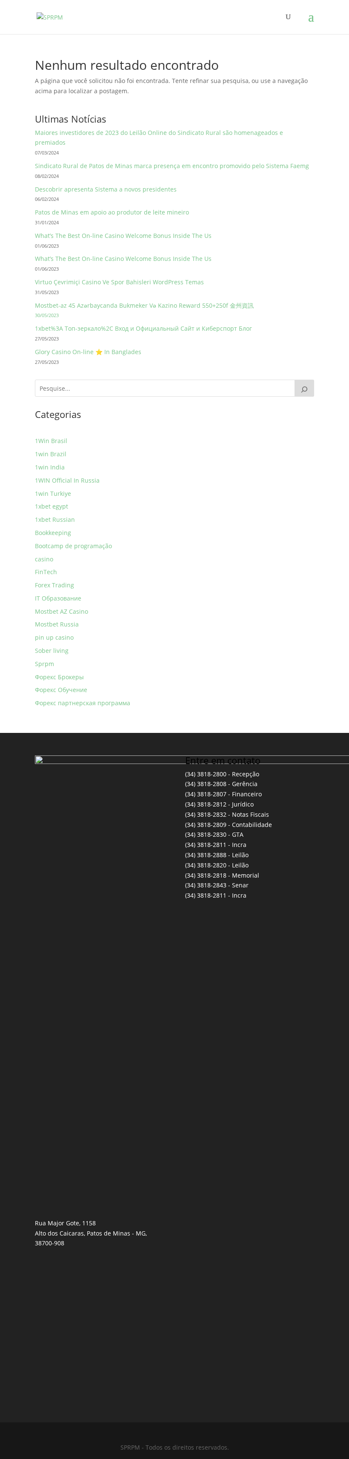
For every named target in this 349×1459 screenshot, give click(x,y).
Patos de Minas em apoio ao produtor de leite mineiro (112, 212)
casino (44, 559)
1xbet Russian (55, 519)
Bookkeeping (53, 533)
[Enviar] (304, 388)
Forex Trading (54, 585)
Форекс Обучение (61, 690)
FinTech (46, 572)
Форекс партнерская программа (82, 703)
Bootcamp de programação (73, 546)
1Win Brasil (51, 441)
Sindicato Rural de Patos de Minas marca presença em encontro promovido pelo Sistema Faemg (172, 166)
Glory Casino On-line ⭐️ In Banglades (88, 352)
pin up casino (54, 637)
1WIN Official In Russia (67, 480)
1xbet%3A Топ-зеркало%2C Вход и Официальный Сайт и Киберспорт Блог (143, 328)
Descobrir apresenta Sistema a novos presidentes (106, 189)
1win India (50, 467)
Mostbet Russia (57, 624)
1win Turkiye (53, 493)
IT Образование (58, 598)
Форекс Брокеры (59, 677)
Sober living (52, 651)
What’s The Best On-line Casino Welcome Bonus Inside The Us (123, 236)
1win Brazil (50, 454)
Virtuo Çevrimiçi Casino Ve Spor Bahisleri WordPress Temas (119, 282)
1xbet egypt (51, 506)
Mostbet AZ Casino (61, 611)
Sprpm (44, 664)
